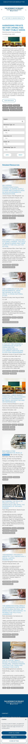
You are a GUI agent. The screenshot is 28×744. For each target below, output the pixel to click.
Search (6, 119)
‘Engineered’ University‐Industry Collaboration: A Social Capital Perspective (14, 557)
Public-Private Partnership (16, 110)
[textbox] (14, 127)
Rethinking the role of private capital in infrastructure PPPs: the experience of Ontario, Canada (13, 504)
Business (10, 105)
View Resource (9, 100)
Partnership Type (8, 147)
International (6, 110)
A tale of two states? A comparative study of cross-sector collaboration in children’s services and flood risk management (12, 348)
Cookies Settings (14, 741)
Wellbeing (19, 107)
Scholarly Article (6, 215)
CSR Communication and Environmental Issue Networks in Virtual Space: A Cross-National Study (12, 292)
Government (16, 105)
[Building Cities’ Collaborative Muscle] (14, 449)
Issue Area (7, 136)
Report (4, 105)
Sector (5, 130)
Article (4, 477)
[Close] (25, 719)
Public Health (12, 107)
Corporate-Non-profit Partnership (10, 322)
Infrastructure (6, 530)
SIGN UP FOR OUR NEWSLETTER (14, 2)
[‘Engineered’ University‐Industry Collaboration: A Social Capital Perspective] (14, 553)
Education (5, 107)
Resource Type (8, 124)
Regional (12, 427)
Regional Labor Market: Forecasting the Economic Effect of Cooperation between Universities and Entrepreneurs (14, 398)
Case (4, 687)
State (8, 687)
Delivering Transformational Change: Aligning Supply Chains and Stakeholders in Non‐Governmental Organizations (13, 190)
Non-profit (5, 218)
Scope (5, 141)
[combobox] (14, 127)
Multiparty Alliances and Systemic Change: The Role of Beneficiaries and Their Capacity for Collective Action (14, 243)
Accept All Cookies (14, 732)
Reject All (14, 737)
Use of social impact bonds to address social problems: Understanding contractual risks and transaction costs (13, 664)
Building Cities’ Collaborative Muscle (12, 452)
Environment (6, 373)
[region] (14, 730)
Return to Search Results (14, 18)
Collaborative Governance (9, 636)
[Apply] (22, 121)
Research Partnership (8, 584)
